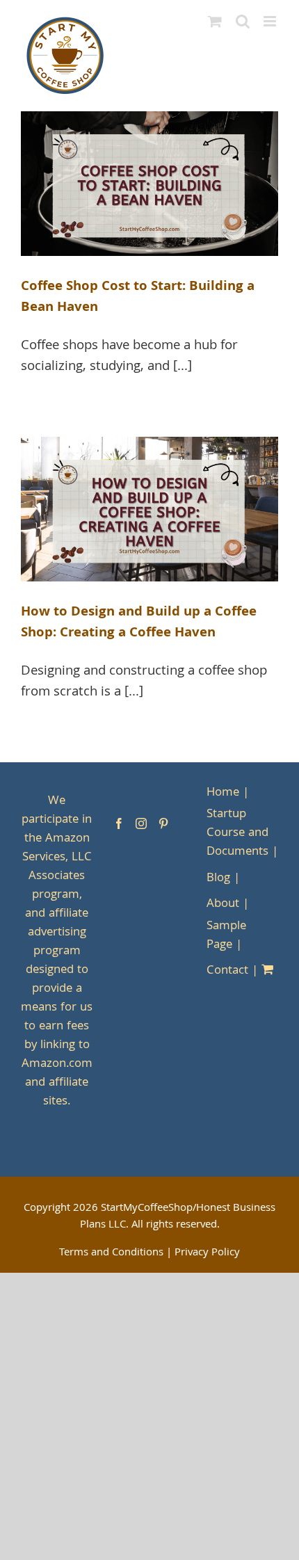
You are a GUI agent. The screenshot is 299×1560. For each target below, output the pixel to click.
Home (223, 793)
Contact (227, 971)
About (223, 904)
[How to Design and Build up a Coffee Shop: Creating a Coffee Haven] (149, 509)
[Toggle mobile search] (243, 21)
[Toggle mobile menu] (271, 21)
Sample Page (226, 936)
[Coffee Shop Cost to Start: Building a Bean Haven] (149, 183)
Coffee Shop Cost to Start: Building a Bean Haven (137, 297)
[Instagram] (141, 823)
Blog (218, 878)
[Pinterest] (163, 823)
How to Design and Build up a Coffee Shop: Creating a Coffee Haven (139, 623)
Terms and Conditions (111, 1253)
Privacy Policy (207, 1253)
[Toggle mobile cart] (215, 21)
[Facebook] (118, 823)
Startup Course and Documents (237, 833)
